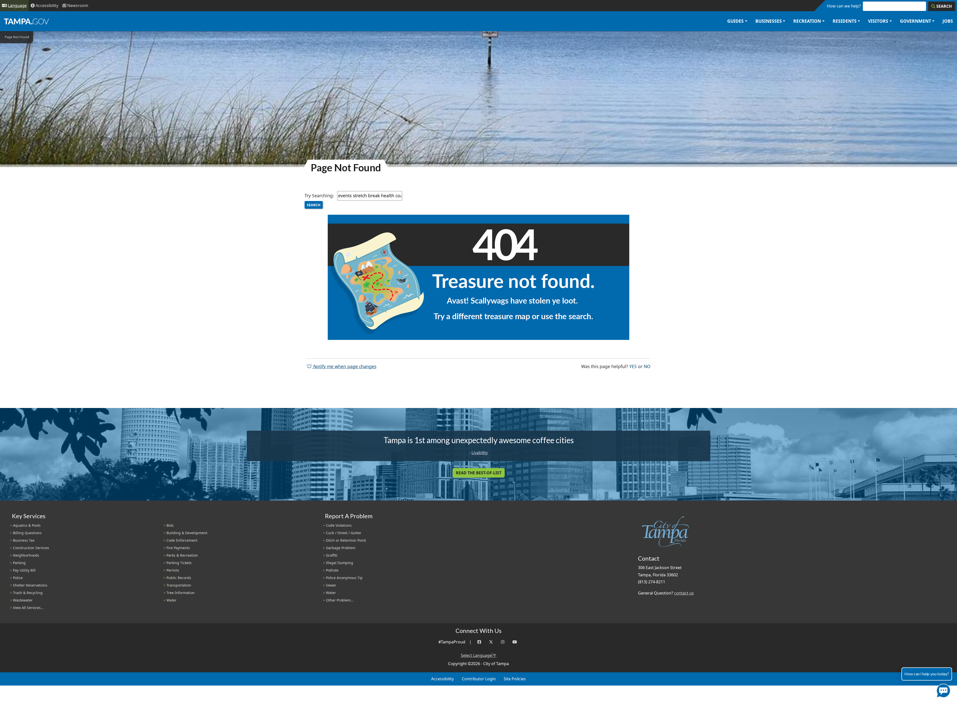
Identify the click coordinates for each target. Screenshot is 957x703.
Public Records (178, 577)
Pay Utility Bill (24, 570)
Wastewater (23, 600)
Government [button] (915, 21)
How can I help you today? (926, 673)
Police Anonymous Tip (344, 577)
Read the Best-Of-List (478, 473)
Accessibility (442, 679)
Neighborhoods (26, 555)
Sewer (331, 585)
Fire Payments (178, 547)
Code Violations (339, 525)
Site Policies (515, 679)
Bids (170, 525)
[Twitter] (491, 642)
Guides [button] (735, 21)
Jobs (948, 21)
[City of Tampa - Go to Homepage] (26, 21)
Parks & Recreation (182, 555)
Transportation (178, 585)
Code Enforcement (181, 540)
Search (313, 204)
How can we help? (844, 6)
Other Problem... (340, 600)
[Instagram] (502, 642)
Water (171, 600)
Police (18, 577)
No (647, 366)
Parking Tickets (179, 562)
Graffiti (331, 555)
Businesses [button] (768, 21)
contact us (684, 593)
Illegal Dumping (339, 562)
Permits (172, 570)
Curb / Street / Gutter (343, 532)
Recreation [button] (807, 21)
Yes (633, 366)
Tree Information (180, 592)
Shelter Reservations (30, 585)
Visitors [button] (878, 21)
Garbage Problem (340, 547)
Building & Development (186, 532)
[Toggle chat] (942, 689)
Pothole (332, 570)
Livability (480, 452)
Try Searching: (319, 196)
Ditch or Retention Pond (346, 540)
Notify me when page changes (344, 366)
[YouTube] (514, 642)
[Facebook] (479, 642)
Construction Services (31, 547)
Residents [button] (845, 21)
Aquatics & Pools (27, 525)
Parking (19, 562)
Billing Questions (27, 532)
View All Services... (28, 607)
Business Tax (23, 540)
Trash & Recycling (28, 592)
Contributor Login (479, 679)
